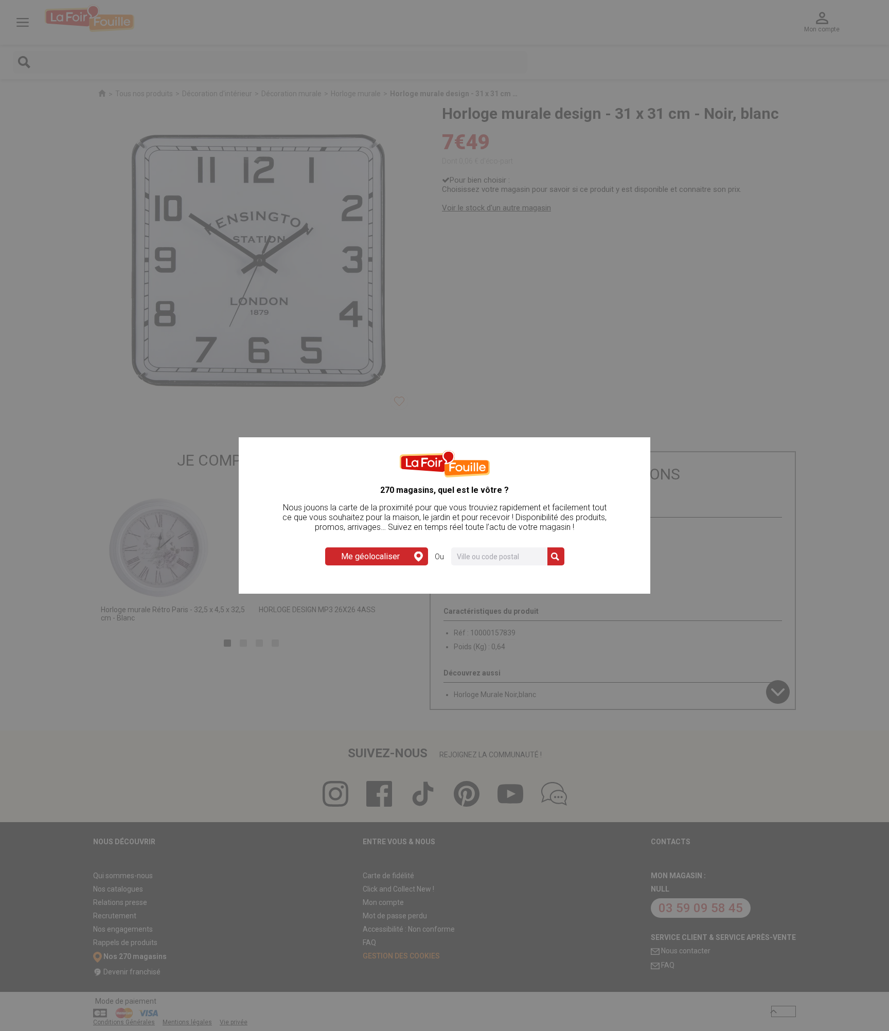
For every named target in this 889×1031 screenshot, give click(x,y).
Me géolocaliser (370, 556)
